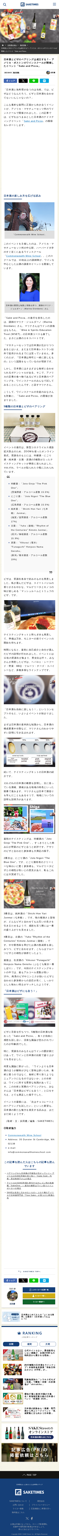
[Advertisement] (29, 160)
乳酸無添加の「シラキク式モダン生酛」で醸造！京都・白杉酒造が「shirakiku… (40, 1381)
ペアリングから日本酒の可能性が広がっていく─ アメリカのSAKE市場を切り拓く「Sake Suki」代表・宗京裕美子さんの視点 (30, 1176)
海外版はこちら (18, 1512)
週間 (29, 1344)
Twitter (27, 1518)
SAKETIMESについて (18, 1501)
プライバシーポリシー (41, 1505)
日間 (11, 1344)
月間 (47, 1344)
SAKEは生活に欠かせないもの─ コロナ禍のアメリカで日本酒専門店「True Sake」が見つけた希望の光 (30, 1195)
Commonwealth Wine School (23, 256)
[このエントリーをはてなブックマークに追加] (44, 81)
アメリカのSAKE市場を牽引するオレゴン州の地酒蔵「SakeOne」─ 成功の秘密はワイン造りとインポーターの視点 (30, 1185)
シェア (12, 81)
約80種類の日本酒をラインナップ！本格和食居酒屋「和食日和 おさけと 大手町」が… (40, 1367)
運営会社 (40, 1501)
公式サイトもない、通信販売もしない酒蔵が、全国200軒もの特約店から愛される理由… (40, 1352)
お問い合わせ (18, 1505)
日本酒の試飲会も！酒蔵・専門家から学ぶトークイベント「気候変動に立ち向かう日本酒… (40, 1410)
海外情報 (16, 72)
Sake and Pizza (33, 121)
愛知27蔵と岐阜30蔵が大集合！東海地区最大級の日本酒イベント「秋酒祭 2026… (40, 1396)
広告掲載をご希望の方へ (41, 1509)
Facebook (31, 1518)
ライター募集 (18, 1509)
